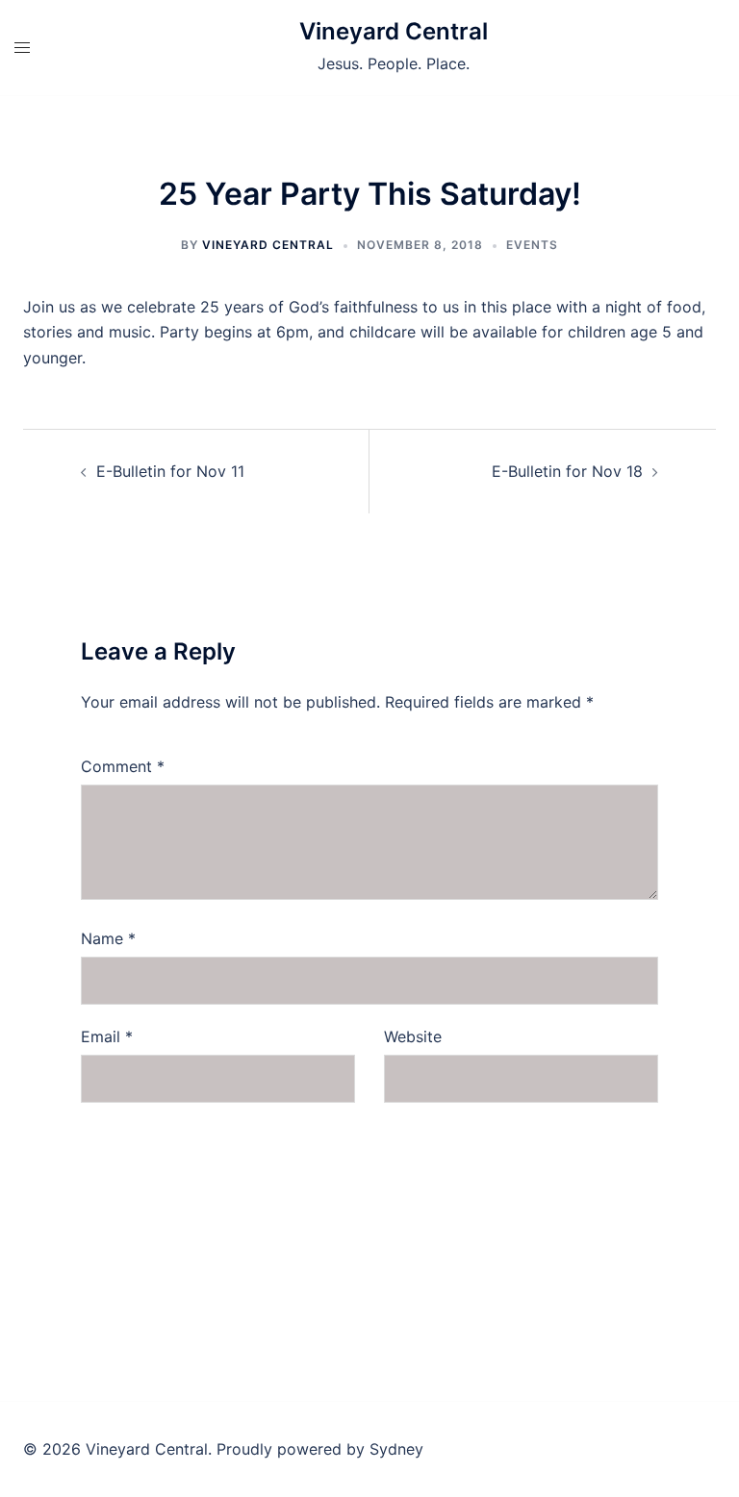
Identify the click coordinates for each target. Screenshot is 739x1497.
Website (413, 1036)
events (532, 244)
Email (107, 1036)
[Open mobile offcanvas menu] (22, 48)
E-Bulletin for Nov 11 (170, 471)
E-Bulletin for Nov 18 (567, 471)
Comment (123, 766)
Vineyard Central (393, 31)
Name (108, 938)
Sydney (396, 1449)
